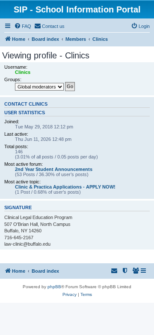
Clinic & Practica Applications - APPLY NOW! (65, 186)
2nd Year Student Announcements (53, 169)
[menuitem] (22, 26)
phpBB (54, 286)
